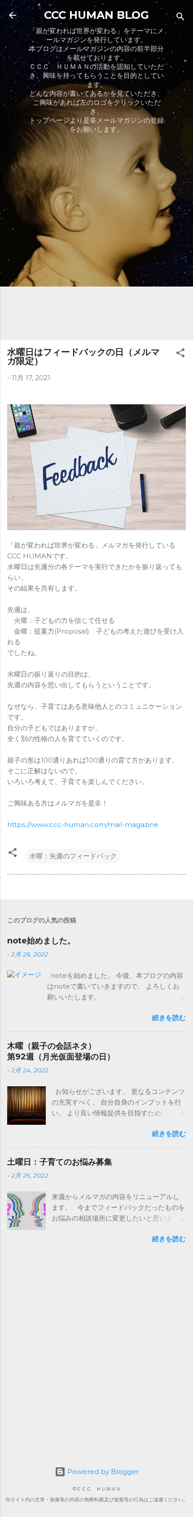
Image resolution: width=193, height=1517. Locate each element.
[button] (180, 354)
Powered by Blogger (102, 1471)
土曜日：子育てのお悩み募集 (59, 1162)
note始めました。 (41, 941)
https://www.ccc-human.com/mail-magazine (82, 824)
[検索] (180, 18)
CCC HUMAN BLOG (96, 15)
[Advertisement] (96, 237)
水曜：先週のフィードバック (73, 856)
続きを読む (169, 1017)
